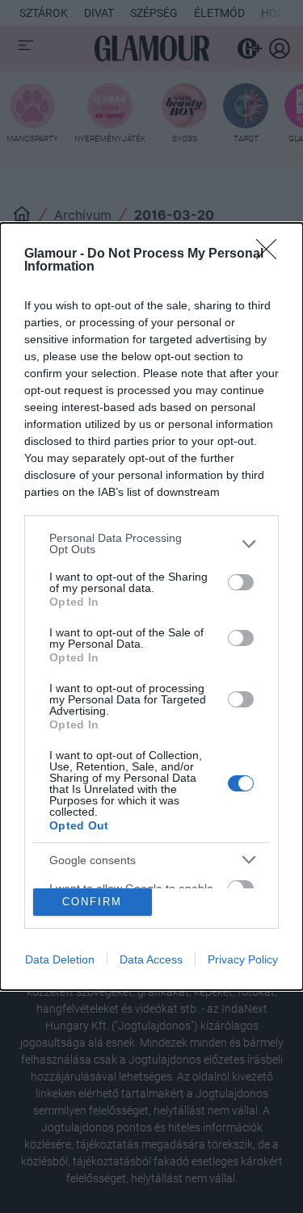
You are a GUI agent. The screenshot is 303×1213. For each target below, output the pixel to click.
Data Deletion (60, 959)
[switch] (241, 582)
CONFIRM (92, 902)
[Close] (271, 254)
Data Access (151, 959)
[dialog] (151, 606)
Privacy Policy (243, 959)
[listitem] (151, 543)
